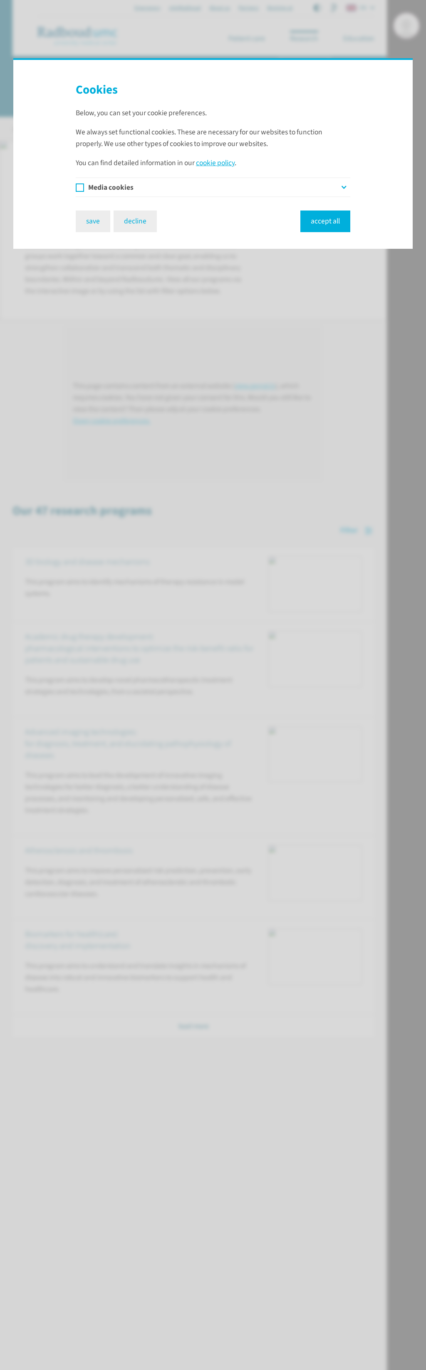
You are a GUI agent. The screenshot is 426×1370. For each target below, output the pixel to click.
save (93, 221)
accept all (325, 221)
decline (135, 221)
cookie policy (215, 163)
